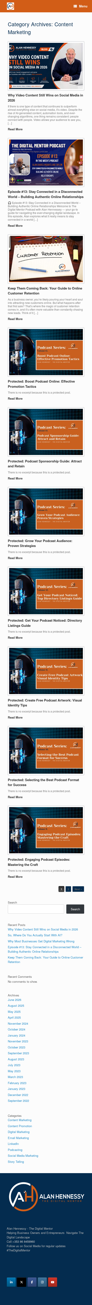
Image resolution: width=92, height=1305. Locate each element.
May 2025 (14, 1011)
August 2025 (16, 1005)
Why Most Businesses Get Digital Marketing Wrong (41, 941)
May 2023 (14, 1071)
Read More (15, 129)
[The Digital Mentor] (10, 6)
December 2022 (18, 1095)
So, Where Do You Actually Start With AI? (35, 935)
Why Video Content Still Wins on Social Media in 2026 (43, 929)
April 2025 (14, 1017)
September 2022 (18, 1100)
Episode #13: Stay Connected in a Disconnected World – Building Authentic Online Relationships (46, 194)
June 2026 (14, 1000)
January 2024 (16, 1035)
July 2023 (14, 1065)
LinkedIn (13, 1144)
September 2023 (18, 1053)
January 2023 (16, 1089)
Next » (78, 889)
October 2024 (16, 1029)
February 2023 (17, 1083)
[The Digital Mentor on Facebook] (32, 1282)
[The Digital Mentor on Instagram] (42, 1282)
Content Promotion (20, 1126)
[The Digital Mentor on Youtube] (52, 1282)
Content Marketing (19, 1120)
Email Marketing (18, 1138)
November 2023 (18, 1041)
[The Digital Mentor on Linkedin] (11, 1282)
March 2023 (15, 1077)
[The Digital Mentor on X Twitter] (21, 1282)
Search (12, 902)
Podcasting (15, 1150)
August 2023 (16, 1059)
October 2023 (16, 1047)
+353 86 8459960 (24, 1241)
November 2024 (18, 1023)
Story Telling (16, 1161)
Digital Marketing (18, 1132)
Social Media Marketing (23, 1155)
